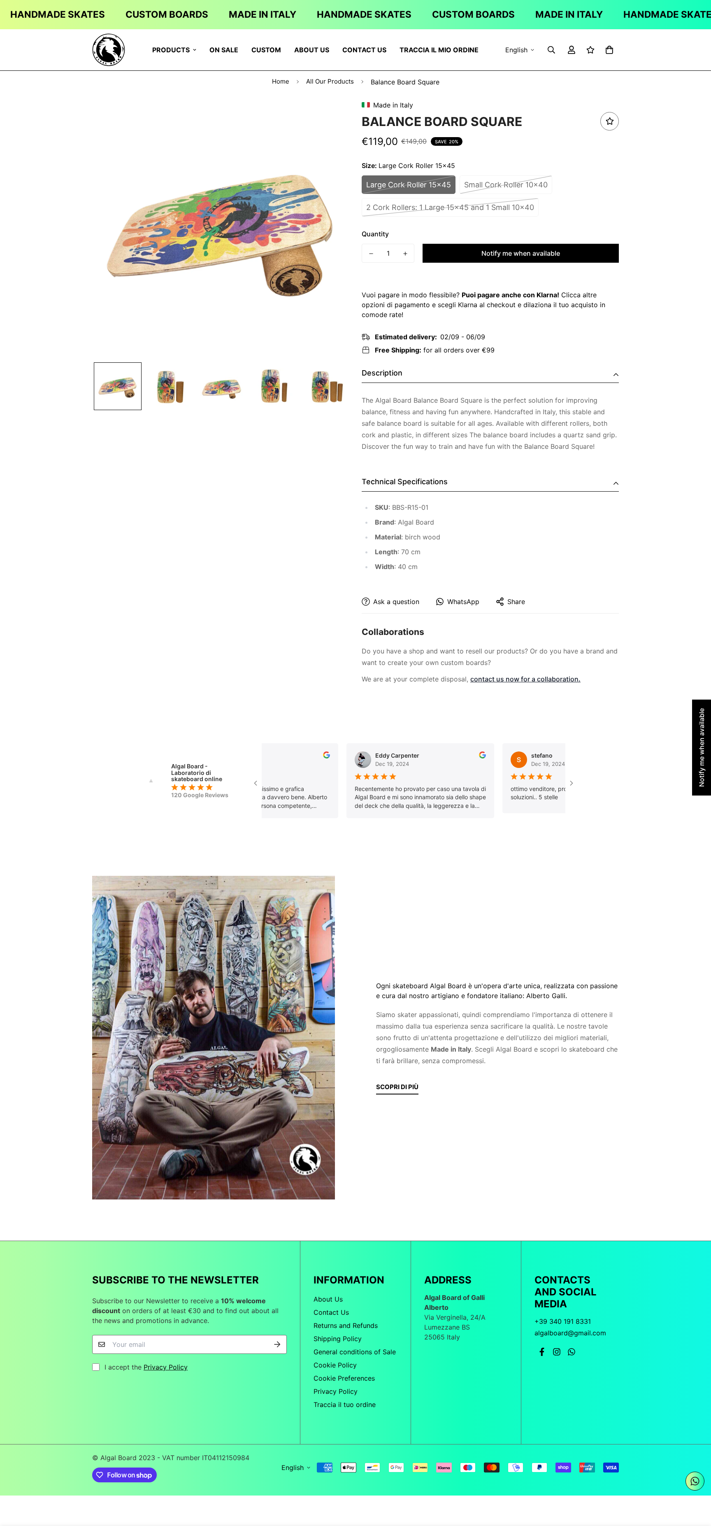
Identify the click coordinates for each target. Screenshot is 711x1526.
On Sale (223, 49)
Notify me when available (520, 253)
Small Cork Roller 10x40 (506, 184)
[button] (608, 49)
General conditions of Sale (355, 1352)
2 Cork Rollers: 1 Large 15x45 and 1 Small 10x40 (450, 207)
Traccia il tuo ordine (345, 1404)
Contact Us (364, 49)
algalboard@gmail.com (570, 1333)
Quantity (375, 234)
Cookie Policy (335, 1365)
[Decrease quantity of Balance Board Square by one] (371, 253)
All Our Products (330, 81)
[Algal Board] (108, 49)
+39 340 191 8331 (562, 1321)
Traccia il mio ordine (439, 49)
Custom (266, 49)
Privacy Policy (166, 1367)
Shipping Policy (338, 1339)
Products (171, 49)
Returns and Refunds (346, 1325)
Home (280, 81)
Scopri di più (397, 1087)
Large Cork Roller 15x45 (408, 184)
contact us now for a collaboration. (525, 679)
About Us (311, 49)
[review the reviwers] (318, 754)
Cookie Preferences (344, 1378)
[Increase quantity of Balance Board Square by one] (405, 253)
